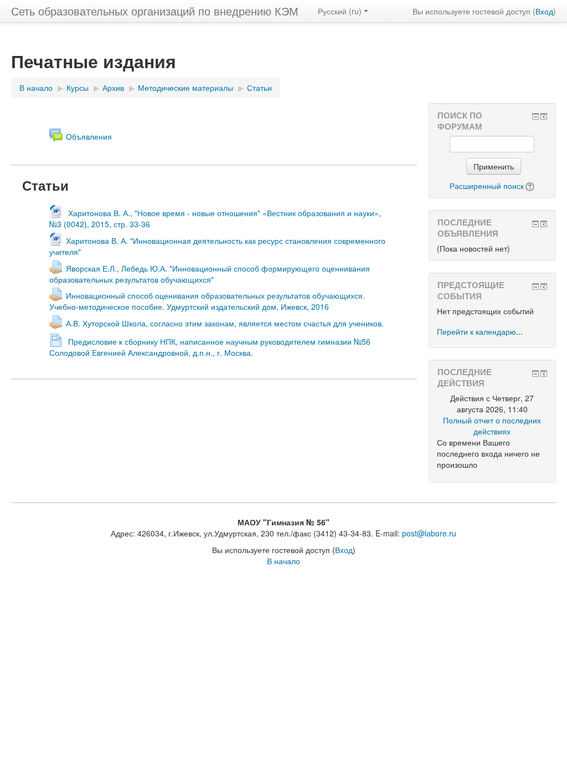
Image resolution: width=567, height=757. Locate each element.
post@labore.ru (429, 533)
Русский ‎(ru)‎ (340, 11)
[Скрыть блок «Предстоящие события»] (535, 286)
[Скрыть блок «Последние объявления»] (535, 224)
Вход (544, 11)
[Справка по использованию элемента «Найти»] (529, 185)
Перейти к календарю (476, 331)
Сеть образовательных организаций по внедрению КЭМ (154, 11)
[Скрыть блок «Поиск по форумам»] (535, 116)
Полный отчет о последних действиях (492, 426)
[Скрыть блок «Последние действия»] (535, 373)
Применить (493, 166)
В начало (283, 560)
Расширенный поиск (487, 185)
